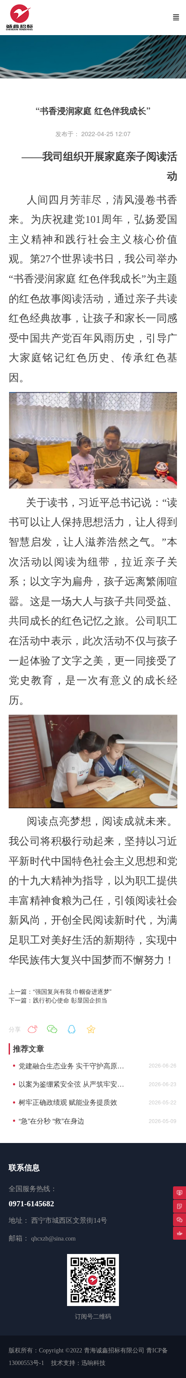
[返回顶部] (179, 1233)
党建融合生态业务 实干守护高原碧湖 (73, 1066)
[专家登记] (179, 1206)
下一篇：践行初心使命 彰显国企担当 (58, 1000)
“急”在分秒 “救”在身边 (51, 1121)
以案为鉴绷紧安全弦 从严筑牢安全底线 (73, 1084)
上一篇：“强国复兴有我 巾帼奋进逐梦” (60, 991)
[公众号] (179, 1220)
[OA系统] (179, 1193)
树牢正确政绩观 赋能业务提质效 (68, 1102)
